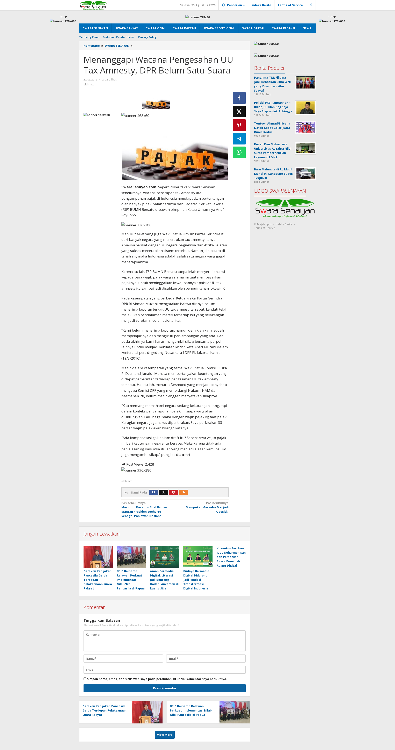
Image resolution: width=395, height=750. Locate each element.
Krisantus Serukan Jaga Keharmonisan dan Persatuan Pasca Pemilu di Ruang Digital (231, 556)
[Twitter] (163, 492)
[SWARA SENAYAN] (93, 5)
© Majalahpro (263, 224)
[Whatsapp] (239, 152)
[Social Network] (311, 5)
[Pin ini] (239, 125)
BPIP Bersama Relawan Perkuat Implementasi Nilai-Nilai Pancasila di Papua (131, 579)
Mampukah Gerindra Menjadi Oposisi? (207, 507)
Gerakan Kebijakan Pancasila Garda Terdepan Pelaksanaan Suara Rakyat (98, 579)
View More (164, 735)
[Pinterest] (173, 492)
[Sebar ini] (239, 98)
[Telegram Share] (239, 138)
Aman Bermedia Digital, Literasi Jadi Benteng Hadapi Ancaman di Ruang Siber (164, 579)
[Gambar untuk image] (156, 101)
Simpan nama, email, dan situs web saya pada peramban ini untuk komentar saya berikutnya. (157, 679)
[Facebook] (153, 492)
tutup (63, 16)
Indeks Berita (284, 224)
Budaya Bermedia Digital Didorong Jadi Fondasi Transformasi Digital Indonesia (196, 579)
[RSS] (183, 492)
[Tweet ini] (239, 111)
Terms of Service (264, 228)
